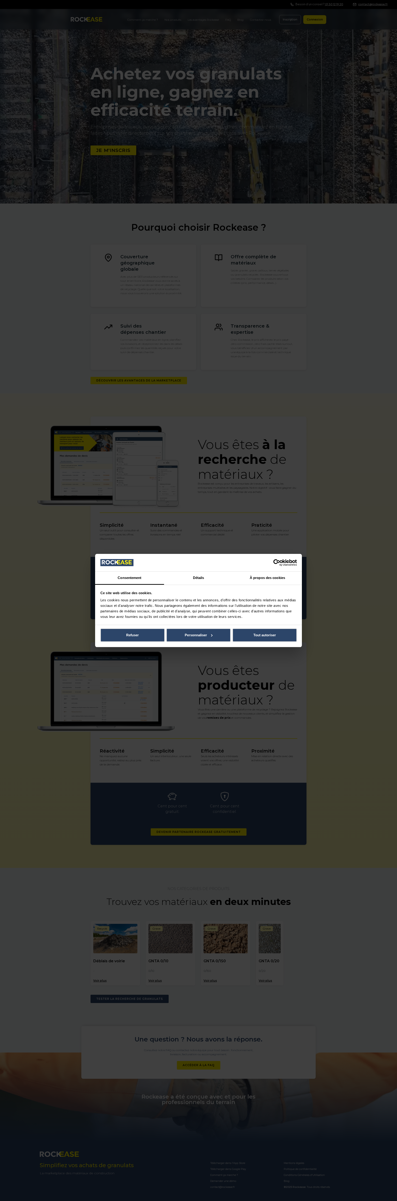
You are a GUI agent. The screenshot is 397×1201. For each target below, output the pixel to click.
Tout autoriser (264, 635)
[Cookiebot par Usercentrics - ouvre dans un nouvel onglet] (277, 562)
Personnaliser (196, 635)
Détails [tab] (198, 578)
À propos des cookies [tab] (267, 578)
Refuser (132, 635)
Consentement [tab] (129, 578)
